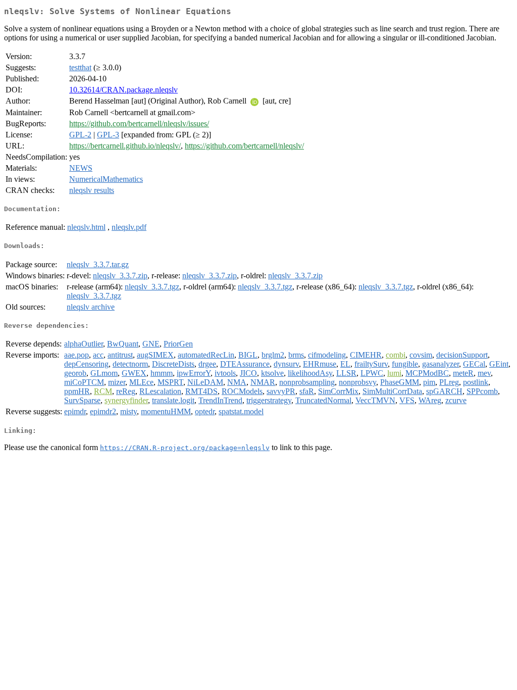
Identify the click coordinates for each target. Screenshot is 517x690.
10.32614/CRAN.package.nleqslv (123, 89)
